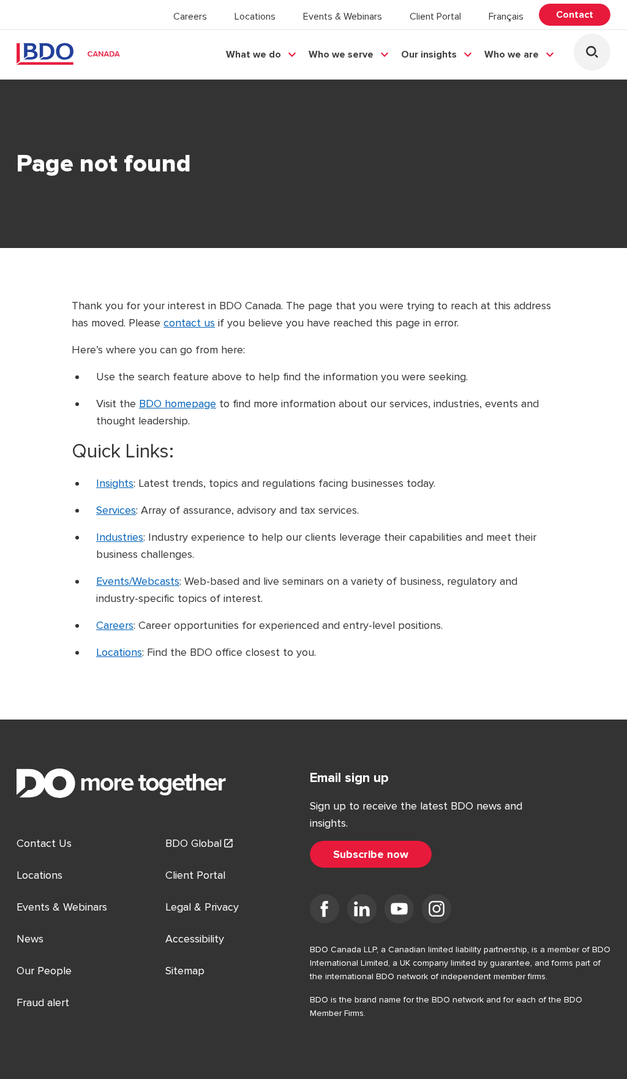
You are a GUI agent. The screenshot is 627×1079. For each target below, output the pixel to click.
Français (506, 16)
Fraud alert (43, 1002)
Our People (44, 970)
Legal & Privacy (202, 907)
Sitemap (185, 970)
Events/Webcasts (137, 581)
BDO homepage (177, 403)
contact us (189, 322)
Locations (255, 16)
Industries (119, 537)
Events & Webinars (342, 16)
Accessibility (194, 939)
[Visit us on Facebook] (324, 911)
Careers (190, 16)
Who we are (511, 54)
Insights (114, 483)
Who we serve (341, 54)
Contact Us (44, 843)
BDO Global (193, 843)
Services (116, 510)
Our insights (429, 54)
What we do (253, 54)
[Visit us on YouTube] (399, 911)
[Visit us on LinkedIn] (362, 911)
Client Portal (435, 16)
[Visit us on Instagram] (436, 911)
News (30, 939)
